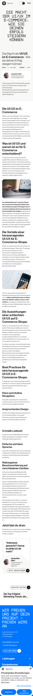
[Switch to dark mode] (22, 3)
